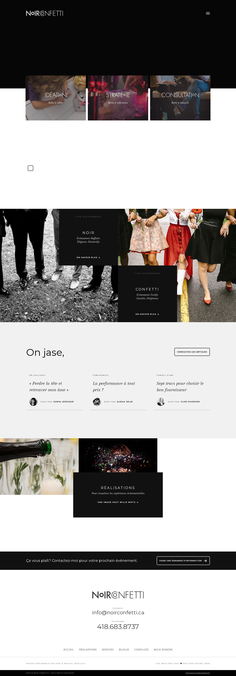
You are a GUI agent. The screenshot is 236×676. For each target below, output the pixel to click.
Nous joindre (163, 649)
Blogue (124, 649)
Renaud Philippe (51, 664)
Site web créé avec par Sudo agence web (183, 664)
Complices (141, 649)
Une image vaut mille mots (117, 502)
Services (108, 649)
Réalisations (88, 649)
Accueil (68, 649)
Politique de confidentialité (198, 673)
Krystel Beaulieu (74, 664)
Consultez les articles (192, 352)
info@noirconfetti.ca (118, 612)
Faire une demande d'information (180, 561)
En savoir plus (87, 257)
